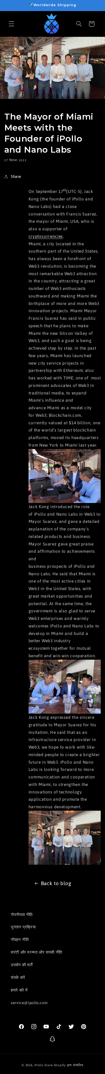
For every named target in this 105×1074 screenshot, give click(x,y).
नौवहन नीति (20, 939)
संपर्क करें (18, 977)
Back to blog (56, 883)
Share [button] (16, 176)
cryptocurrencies (46, 236)
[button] (11, 24)
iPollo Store (43, 1065)
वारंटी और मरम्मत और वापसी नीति (36, 952)
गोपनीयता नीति (22, 914)
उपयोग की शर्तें (22, 964)
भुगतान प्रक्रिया (23, 927)
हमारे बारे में (19, 990)
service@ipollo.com (29, 1002)
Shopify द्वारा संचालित (68, 1065)
